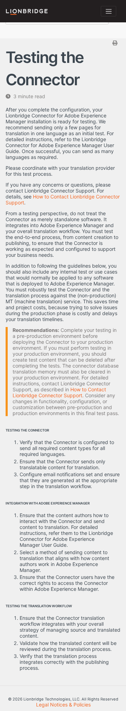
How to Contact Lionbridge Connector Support (59, 392)
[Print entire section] (64, 43)
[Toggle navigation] (108, 11)
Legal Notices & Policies (63, 705)
